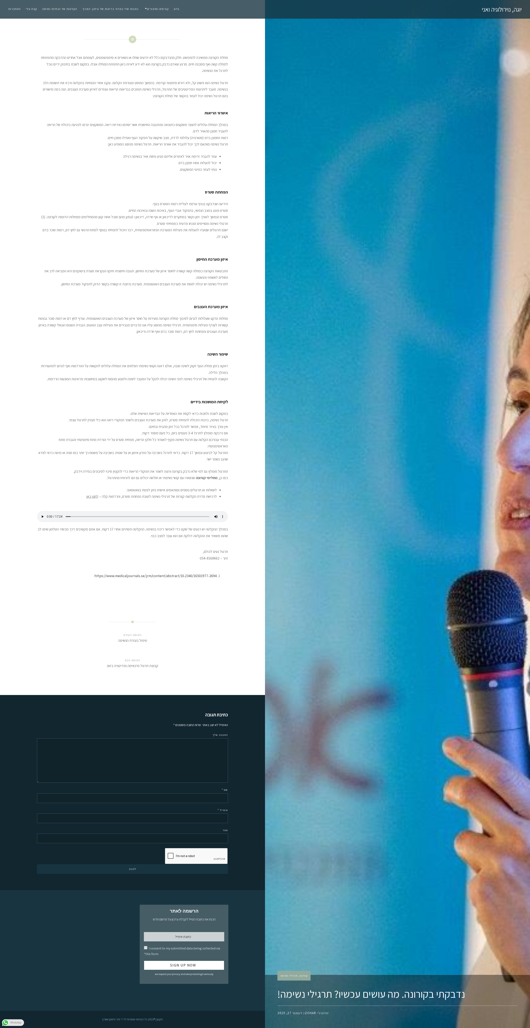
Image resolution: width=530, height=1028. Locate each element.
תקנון (160, 1019)
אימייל (223, 810)
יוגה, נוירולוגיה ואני (502, 9)
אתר (225, 830)
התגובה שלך (220, 735)
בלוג (176, 9)
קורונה (303, 975)
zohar (310, 1013)
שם (225, 790)
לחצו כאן (92, 496)
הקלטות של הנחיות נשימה (59, 9)
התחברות (14, 9)
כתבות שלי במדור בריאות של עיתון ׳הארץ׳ (110, 9)
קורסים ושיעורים (158, 9)
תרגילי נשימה (289, 975)
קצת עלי (31, 9)
